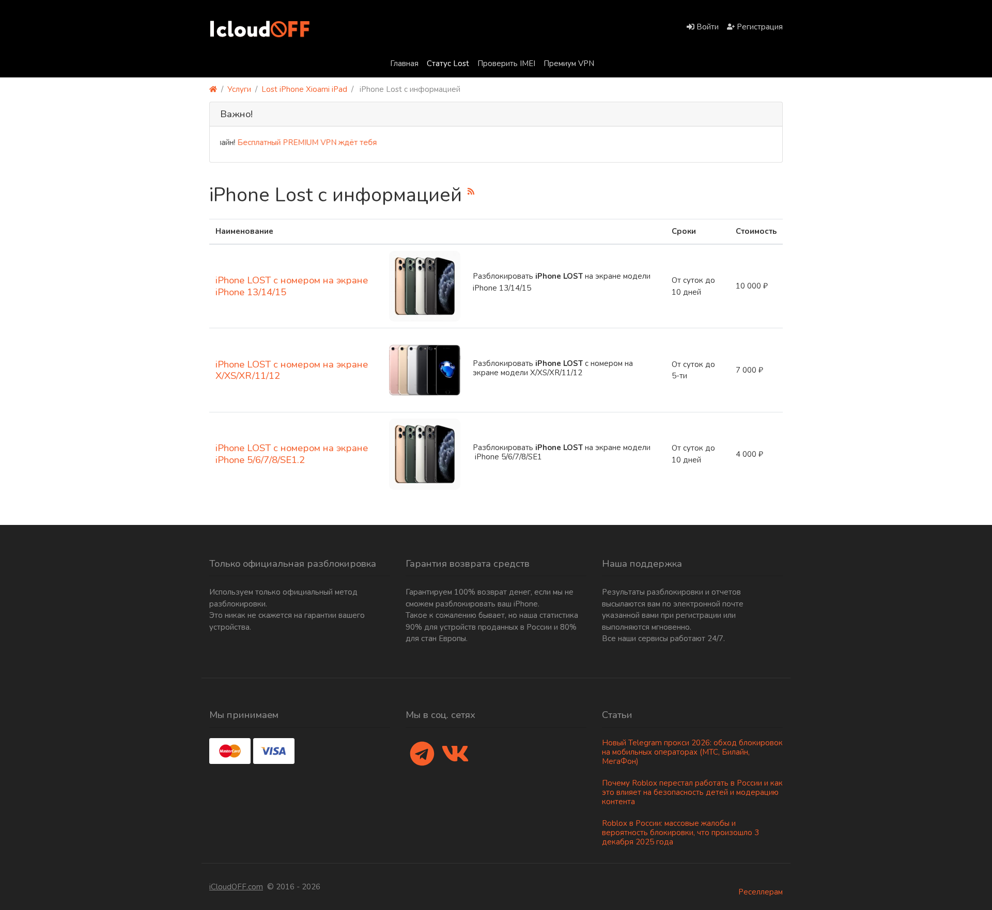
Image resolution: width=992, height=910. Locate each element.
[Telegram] (422, 754)
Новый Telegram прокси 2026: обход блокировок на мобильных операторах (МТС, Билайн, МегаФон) (692, 752)
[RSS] (471, 191)
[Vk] (455, 754)
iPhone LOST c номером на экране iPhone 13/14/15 (291, 286)
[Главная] (213, 89)
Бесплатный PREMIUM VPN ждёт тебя (292, 142)
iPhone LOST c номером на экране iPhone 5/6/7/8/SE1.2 (291, 454)
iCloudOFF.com (236, 887)
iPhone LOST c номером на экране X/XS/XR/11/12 (291, 370)
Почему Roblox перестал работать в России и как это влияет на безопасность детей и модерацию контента (692, 792)
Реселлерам (760, 892)
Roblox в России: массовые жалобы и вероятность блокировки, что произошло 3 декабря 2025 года (680, 832)
